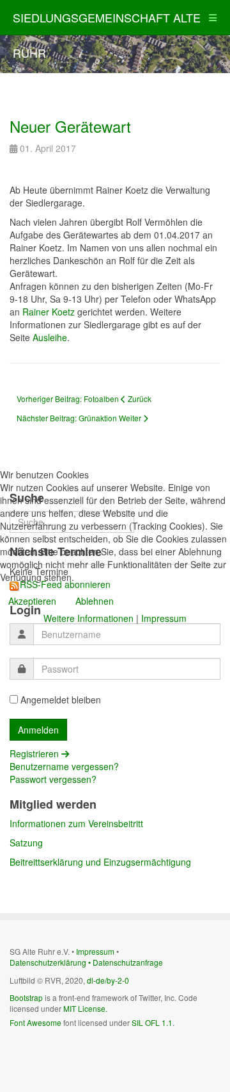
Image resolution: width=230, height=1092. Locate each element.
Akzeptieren (32, 600)
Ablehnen (94, 600)
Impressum (164, 618)
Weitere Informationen (88, 618)
